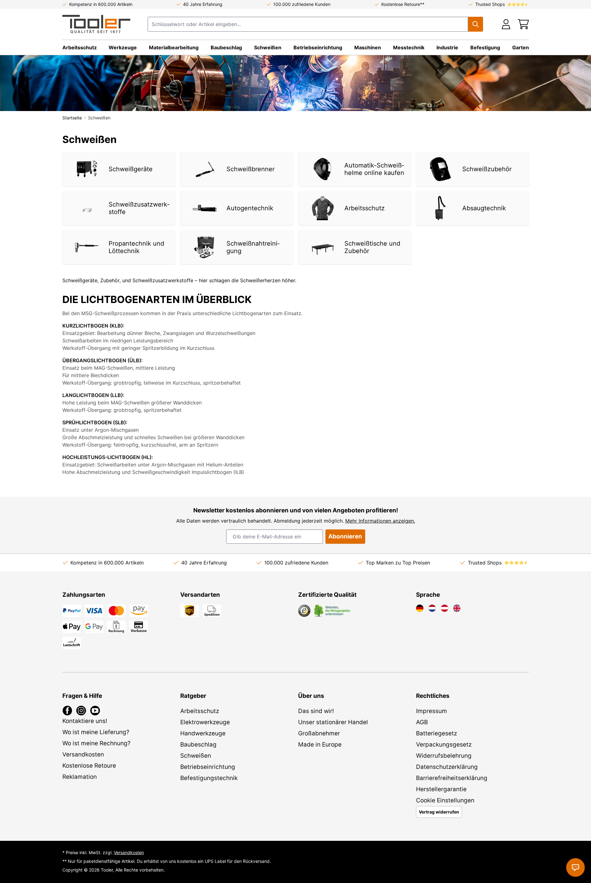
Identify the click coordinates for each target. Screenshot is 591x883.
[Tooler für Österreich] (444, 608)
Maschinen (367, 47)
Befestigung (485, 47)
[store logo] (96, 24)
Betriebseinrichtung (317, 47)
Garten (520, 47)
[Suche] (475, 24)
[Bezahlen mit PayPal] (71, 610)
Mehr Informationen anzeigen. (380, 521)
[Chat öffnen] (575, 867)
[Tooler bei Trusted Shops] (304, 610)
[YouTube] (95, 711)
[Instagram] (81, 711)
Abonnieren (345, 536)
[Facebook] (67, 711)
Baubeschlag (226, 47)
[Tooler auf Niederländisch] (432, 608)
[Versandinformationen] (189, 610)
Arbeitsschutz (79, 47)
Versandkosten (129, 852)
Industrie (447, 47)
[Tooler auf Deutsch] (419, 608)
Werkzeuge (123, 47)
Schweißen (267, 47)
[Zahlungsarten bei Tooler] (94, 610)
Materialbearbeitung (174, 47)
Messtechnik (408, 47)
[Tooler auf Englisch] (457, 608)
